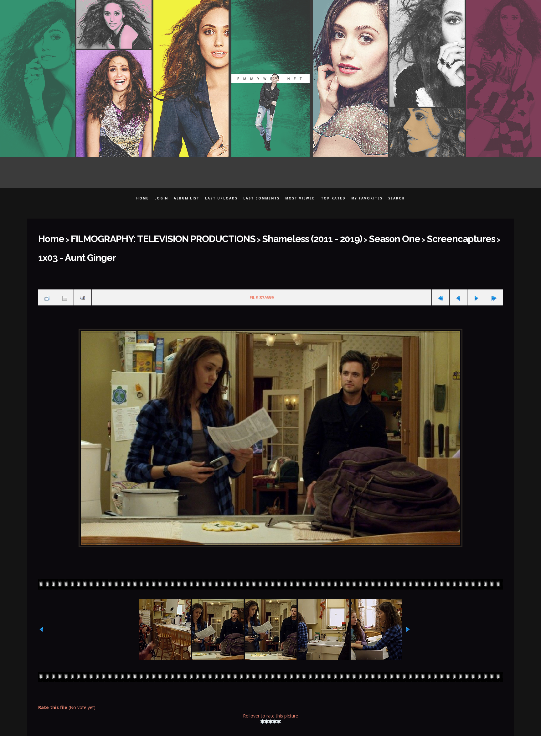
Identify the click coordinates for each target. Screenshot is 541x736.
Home (142, 198)
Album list (186, 198)
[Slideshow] (82, 274)
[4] (275, 696)
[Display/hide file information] (64, 274)
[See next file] (476, 274)
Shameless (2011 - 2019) (258, 236)
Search (396, 198)
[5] (279, 696)
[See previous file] (458, 274)
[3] (271, 696)
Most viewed (300, 198)
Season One (324, 236)
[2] (267, 696)
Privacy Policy (319, 729)
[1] (262, 696)
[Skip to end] (494, 274)
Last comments (261, 198)
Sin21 (172, 729)
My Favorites (367, 198)
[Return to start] (440, 274)
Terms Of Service (372, 729)
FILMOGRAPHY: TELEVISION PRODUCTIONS (138, 236)
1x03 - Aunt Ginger (440, 236)
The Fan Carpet (268, 729)
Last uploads (221, 198)
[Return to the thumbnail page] (47, 274)
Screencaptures (377, 236)
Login (161, 198)
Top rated (333, 198)
